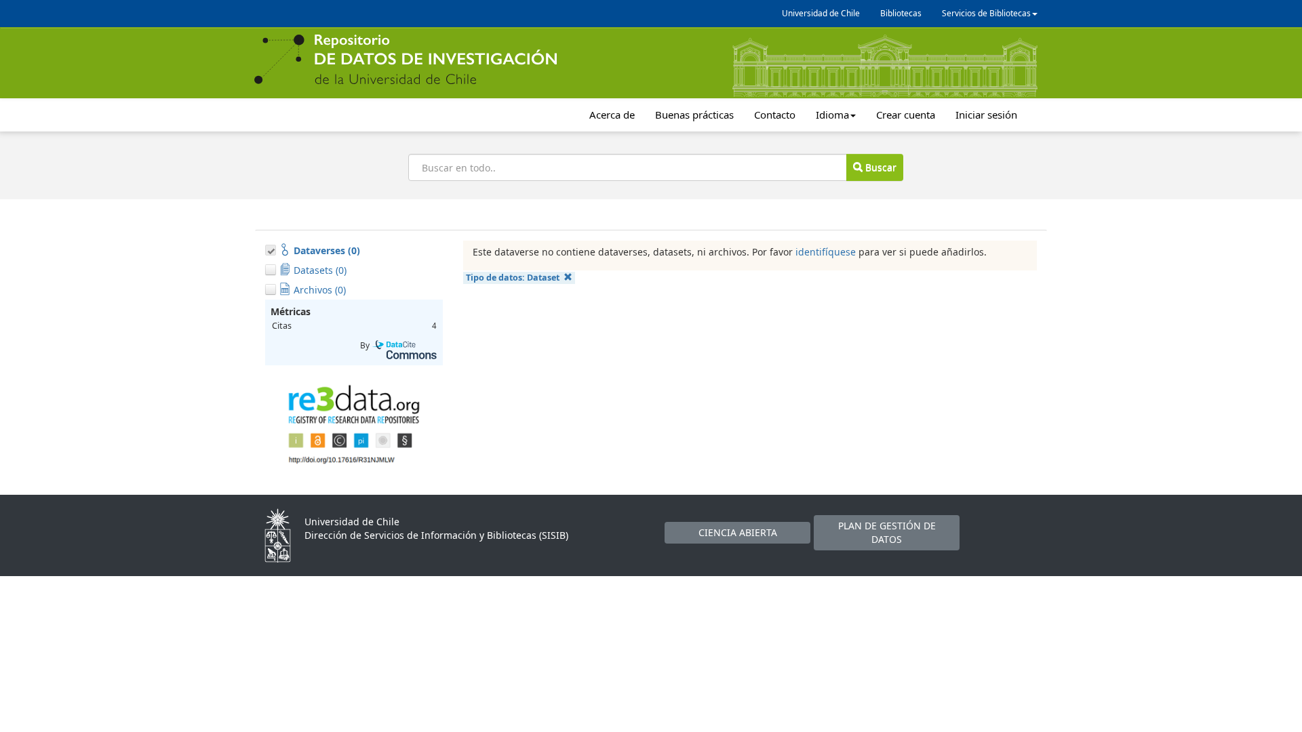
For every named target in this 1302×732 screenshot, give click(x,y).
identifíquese (825, 251)
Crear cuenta (905, 114)
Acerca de (612, 114)
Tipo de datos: (512, 277)
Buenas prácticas (694, 114)
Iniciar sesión (986, 114)
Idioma (832, 114)
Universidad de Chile (821, 13)
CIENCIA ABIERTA (737, 532)
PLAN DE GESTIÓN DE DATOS (887, 532)
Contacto (774, 114)
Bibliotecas (901, 13)
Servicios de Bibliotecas (986, 13)
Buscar (879, 167)
